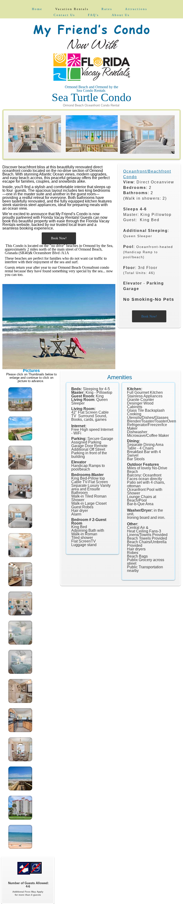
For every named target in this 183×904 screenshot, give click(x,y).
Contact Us (64, 15)
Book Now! (59, 238)
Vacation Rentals (72, 9)
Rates (107, 9)
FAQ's (93, 15)
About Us (121, 15)
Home (37, 9)
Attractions (136, 9)
